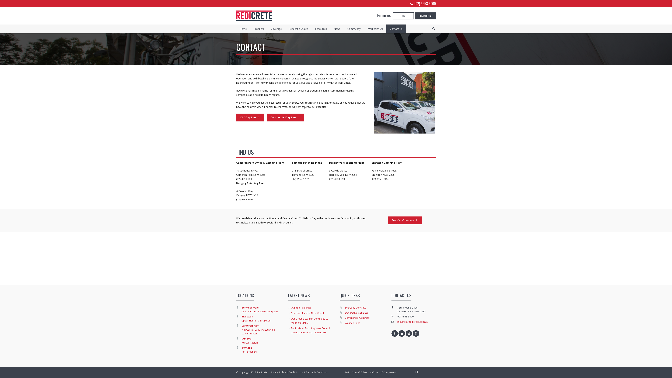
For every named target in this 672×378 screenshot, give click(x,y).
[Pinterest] (416, 333)
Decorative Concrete (356, 312)
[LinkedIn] (401, 333)
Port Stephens (249, 351)
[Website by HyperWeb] (416, 372)
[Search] (434, 28)
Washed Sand (352, 323)
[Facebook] (394, 333)
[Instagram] (409, 333)
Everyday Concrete (355, 307)
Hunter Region (249, 342)
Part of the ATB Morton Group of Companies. (370, 372)
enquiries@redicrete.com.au (412, 321)
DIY (403, 16)
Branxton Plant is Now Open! (307, 313)
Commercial (425, 16)
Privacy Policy (278, 372)
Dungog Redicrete (301, 307)
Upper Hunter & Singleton (256, 320)
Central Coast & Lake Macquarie (259, 311)
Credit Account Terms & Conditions (309, 372)
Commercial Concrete (357, 317)
